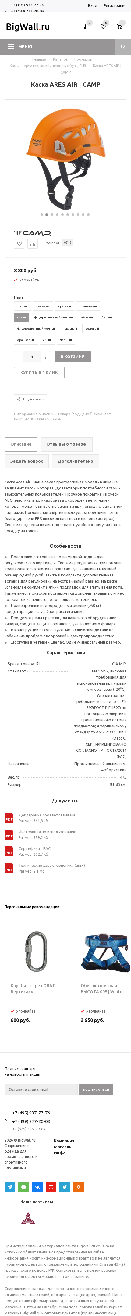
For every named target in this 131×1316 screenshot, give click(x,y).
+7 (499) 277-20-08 (27, 11)
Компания (64, 1141)
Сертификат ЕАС (35, 848)
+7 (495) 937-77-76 (27, 5)
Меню (25, 46)
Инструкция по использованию (47, 832)
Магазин (63, 1147)
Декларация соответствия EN (47, 815)
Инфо (60, 1153)
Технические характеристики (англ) (52, 865)
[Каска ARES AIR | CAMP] (66, 209)
